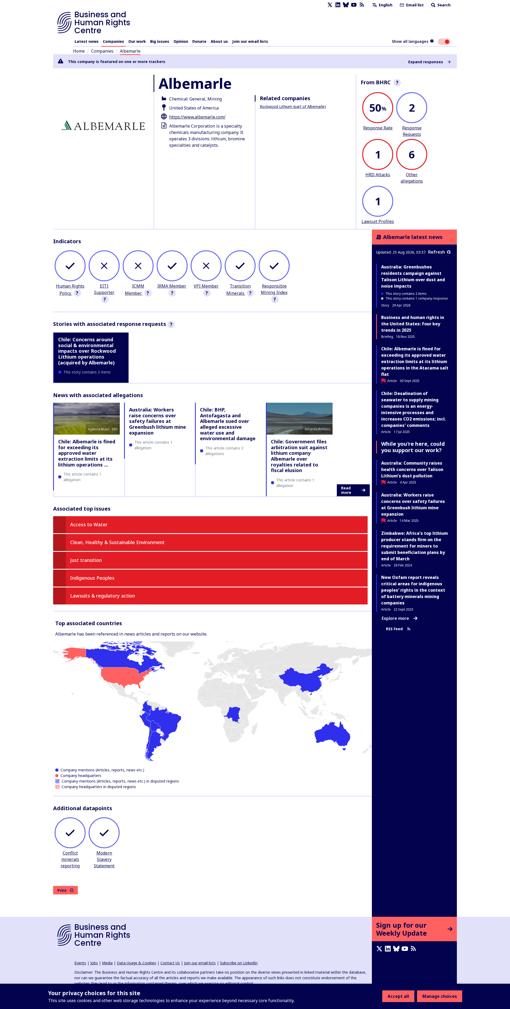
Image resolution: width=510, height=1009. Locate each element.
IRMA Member (171, 286)
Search (443, 4)
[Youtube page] (354, 5)
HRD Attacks (378, 175)
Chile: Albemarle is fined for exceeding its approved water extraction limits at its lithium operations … (86, 453)
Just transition (86, 560)
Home (79, 51)
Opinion (180, 41)
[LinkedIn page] (338, 5)
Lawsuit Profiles (378, 221)
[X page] (330, 5)
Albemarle (130, 51)
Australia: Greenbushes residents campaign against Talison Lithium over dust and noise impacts (413, 276)
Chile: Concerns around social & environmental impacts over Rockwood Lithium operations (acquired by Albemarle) (87, 350)
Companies (113, 41)
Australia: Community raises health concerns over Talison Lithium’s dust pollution (412, 469)
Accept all (398, 996)
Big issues (159, 41)
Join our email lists (250, 41)
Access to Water (89, 524)
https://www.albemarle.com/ (197, 117)
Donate (199, 41)
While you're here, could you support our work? (413, 447)
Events (80, 962)
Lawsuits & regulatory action (102, 595)
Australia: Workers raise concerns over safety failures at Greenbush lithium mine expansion (157, 421)
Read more (346, 490)
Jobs (94, 962)
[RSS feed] (362, 5)
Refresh (436, 252)
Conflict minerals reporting (70, 859)
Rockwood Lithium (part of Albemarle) (293, 106)
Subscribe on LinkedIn (239, 962)
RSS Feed (394, 628)
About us (219, 41)
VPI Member (206, 286)
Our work (137, 41)
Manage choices (439, 996)
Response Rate (378, 128)
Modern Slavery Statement (104, 859)
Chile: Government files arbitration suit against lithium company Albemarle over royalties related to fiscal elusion (299, 455)
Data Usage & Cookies (136, 962)
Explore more (395, 618)
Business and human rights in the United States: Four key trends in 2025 (412, 323)
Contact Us (170, 962)
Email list (414, 4)
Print (62, 890)
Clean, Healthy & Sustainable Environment (117, 542)
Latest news (87, 41)
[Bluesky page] (346, 5)
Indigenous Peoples (92, 578)
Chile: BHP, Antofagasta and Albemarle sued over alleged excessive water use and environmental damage (228, 424)
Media (107, 962)
